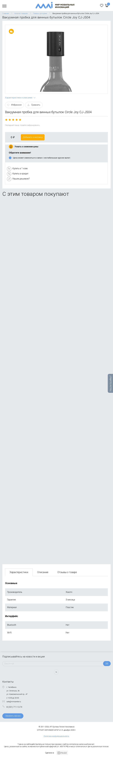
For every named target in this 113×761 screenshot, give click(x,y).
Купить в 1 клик (20, 168)
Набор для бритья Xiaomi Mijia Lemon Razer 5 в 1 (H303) (32, 332)
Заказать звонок (13, 716)
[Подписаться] (107, 663)
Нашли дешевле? (21, 178)
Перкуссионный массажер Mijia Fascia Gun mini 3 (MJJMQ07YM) (36, 281)
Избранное (16, 105)
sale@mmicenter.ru (13, 702)
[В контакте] (56, 672)
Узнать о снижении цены (26, 146)
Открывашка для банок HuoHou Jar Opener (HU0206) (31, 434)
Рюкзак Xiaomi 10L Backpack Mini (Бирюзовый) (28, 536)
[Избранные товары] (101, 5)
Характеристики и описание (18, 97)
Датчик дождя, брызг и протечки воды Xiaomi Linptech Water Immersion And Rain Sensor (48, 383)
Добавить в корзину (32, 137)
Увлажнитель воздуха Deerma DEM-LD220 (25, 228)
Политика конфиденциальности (56, 736)
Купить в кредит (20, 173)
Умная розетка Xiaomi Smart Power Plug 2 (25, 485)
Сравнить (35, 105)
